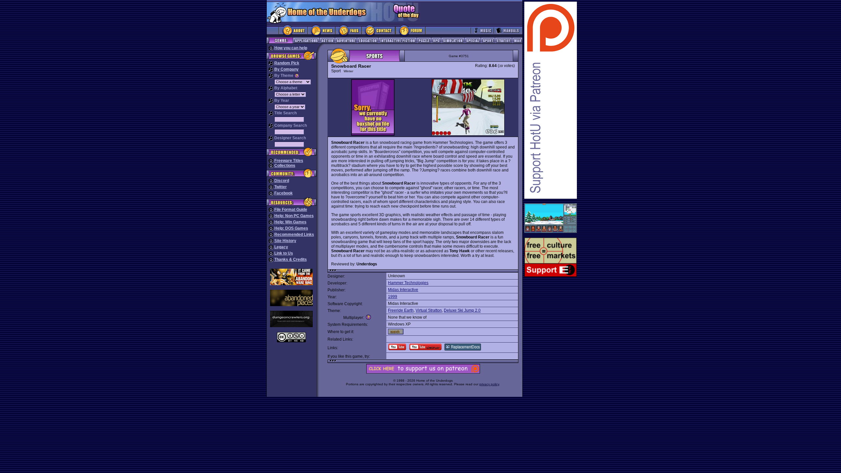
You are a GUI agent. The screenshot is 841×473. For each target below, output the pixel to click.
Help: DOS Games (291, 228)
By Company (286, 69)
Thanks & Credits (290, 259)
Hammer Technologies (408, 283)
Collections (284, 165)
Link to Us (283, 253)
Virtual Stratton (429, 310)
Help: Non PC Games (294, 216)
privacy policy (489, 384)
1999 (392, 296)
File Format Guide (290, 209)
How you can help (290, 48)
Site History (285, 240)
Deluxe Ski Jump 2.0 (462, 310)
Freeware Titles (288, 160)
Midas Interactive (403, 289)
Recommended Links (294, 234)
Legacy (281, 247)
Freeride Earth (401, 310)
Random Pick (286, 63)
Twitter (280, 187)
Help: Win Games (290, 222)
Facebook (283, 193)
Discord (281, 180)
